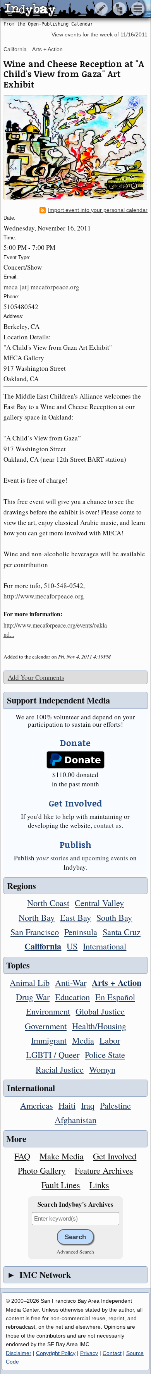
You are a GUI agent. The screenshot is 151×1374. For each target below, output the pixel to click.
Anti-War (70, 982)
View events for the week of (99, 35)
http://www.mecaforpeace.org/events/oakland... (55, 629)
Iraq (87, 1105)
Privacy (89, 1353)
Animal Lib (30, 982)
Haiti (67, 1105)
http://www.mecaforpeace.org (43, 596)
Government (46, 1026)
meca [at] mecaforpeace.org (41, 286)
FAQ (22, 1156)
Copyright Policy (56, 1353)
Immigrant (49, 1040)
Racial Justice (60, 1069)
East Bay (75, 917)
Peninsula (80, 931)
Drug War (33, 997)
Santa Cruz (122, 931)
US (72, 946)
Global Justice (100, 1011)
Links (99, 1184)
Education (72, 997)
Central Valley (99, 902)
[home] (72, 9)
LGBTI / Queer (52, 1054)
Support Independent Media (58, 700)
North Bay (37, 917)
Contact (112, 1353)
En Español (115, 997)
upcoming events (105, 857)
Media (83, 1040)
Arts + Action (47, 49)
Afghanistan (75, 1119)
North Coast (48, 902)
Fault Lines (60, 1184)
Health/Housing (99, 1026)
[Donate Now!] (75, 760)
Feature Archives (104, 1170)
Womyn (102, 1069)
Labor (110, 1040)
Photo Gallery (41, 1170)
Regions (21, 885)
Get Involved (114, 1156)
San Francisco (34, 931)
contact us (108, 825)
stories (52, 857)
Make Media (61, 1156)
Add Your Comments (36, 677)
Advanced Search (75, 1251)
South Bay (114, 917)
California (15, 49)
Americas (36, 1105)
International (104, 946)
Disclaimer (18, 1353)
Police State (105, 1054)
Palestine (115, 1105)
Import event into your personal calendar (98, 210)
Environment (48, 1011)
